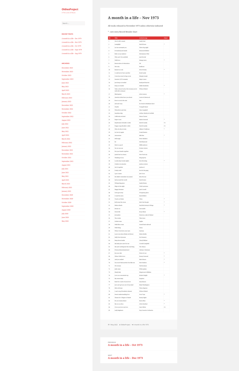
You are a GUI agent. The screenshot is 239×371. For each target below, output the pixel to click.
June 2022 (65, 128)
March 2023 (66, 94)
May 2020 (65, 221)
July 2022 (65, 124)
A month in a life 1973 (141, 325)
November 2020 (67, 199)
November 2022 (67, 109)
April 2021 (65, 180)
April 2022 (65, 135)
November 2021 (67, 154)
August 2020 (66, 210)
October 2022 (66, 113)
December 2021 (67, 150)
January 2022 (66, 146)
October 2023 (66, 75)
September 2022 (67, 116)
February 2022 (67, 143)
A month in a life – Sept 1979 (72, 50)
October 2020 (66, 202)
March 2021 (66, 184)
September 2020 (67, 206)
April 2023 (65, 90)
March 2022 (66, 139)
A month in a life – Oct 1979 (71, 46)
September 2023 (67, 79)
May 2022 (65, 131)
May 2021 (65, 176)
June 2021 (65, 172)
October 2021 (66, 158)
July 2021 (65, 169)
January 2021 (66, 191)
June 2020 (65, 217)
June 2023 (65, 83)
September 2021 (67, 161)
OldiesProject (70, 9)
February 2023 (67, 98)
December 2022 (67, 105)
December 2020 (67, 195)
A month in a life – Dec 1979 (71, 38)
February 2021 (67, 187)
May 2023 (65, 87)
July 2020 (65, 214)
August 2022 (66, 120)
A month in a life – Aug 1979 (72, 53)
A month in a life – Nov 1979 (72, 42)
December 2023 (67, 68)
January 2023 (66, 101)
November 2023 (67, 72)
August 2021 (66, 165)
